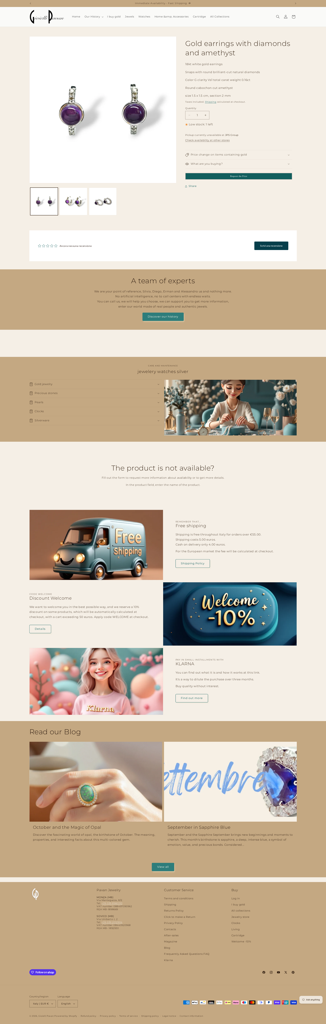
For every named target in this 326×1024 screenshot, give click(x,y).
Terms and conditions (178, 898)
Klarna (168, 960)
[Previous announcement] (30, 3)
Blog (167, 947)
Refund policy (88, 1016)
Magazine (170, 941)
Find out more (192, 698)
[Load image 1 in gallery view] (44, 201)
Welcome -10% (241, 941)
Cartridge (237, 935)
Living (235, 929)
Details (40, 628)
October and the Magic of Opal (67, 827)
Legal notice (169, 1016)
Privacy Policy (173, 923)
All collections (240, 910)
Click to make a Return (179, 916)
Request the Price (238, 176)
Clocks (235, 923)
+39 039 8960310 (112, 903)
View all (163, 866)
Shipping (210, 102)
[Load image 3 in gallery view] (103, 201)
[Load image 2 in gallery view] (73, 201)
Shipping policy (150, 1016)
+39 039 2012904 (112, 922)
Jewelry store (240, 916)
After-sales (171, 935)
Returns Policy (174, 910)
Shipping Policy (193, 563)
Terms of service (128, 1016)
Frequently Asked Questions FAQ (187, 953)
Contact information (191, 1016)
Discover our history (163, 316)
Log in (235, 898)
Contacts (170, 929)
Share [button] (192, 186)
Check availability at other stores (207, 140)
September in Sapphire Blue (199, 827)
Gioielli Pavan (46, 1016)
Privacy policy (108, 1016)
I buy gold (238, 904)
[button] (93, 17)
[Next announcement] (295, 3)
